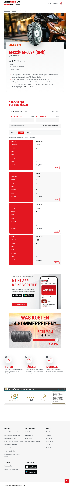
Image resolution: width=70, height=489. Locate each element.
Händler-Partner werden (11, 469)
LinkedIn (48, 448)
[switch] (29, 133)
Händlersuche (8, 466)
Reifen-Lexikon (8, 448)
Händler (55, 3)
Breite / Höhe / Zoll (22, 116)
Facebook (49, 432)
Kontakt (27, 432)
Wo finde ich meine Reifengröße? (50, 125)
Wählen (56, 167)
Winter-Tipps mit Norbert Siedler (13, 441)
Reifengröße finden (9, 451)
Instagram (49, 438)
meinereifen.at (7, 11)
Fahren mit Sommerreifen (11, 432)
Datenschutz (29, 435)
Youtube (48, 435)
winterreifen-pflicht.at (10, 438)
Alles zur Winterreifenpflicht (12, 435)
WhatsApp (49, 441)
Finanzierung (14, 132)
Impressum (28, 438)
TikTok (48, 445)
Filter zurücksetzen (56, 112)
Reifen (49, 3)
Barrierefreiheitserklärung (32, 441)
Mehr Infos (60, 389)
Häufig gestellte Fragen (11, 445)
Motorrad (14, 11)
